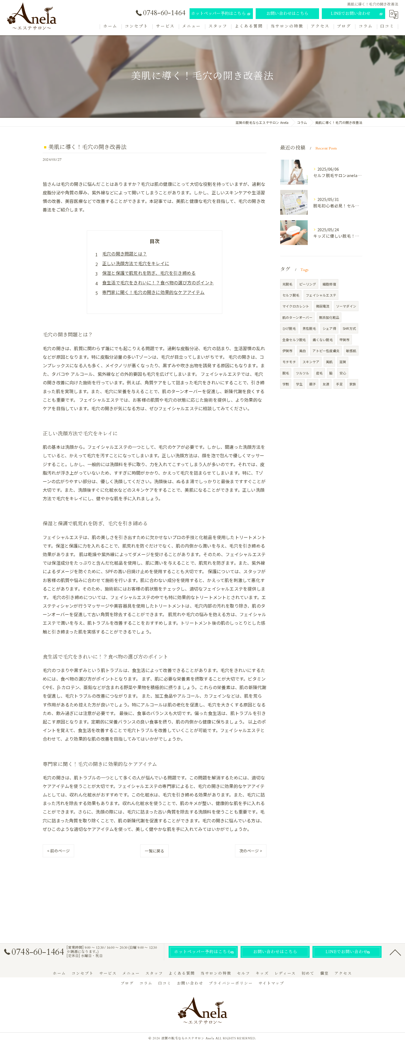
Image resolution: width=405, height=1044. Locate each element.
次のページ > (250, 850)
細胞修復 (329, 284)
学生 (299, 384)
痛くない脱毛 (323, 339)
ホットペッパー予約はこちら (218, 13)
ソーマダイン (346, 306)
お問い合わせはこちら (287, 13)
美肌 (329, 361)
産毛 (319, 373)
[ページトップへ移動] (395, 952)
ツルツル (302, 373)
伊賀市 (287, 350)
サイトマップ (271, 983)
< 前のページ (58, 850)
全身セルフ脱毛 (294, 339)
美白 (302, 350)
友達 (326, 384)
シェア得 (329, 328)
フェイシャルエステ (321, 295)
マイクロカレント (295, 306)
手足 (339, 384)
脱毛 (285, 373)
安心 (342, 373)
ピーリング (307, 284)
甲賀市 (344, 339)
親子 (312, 384)
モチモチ (289, 361)
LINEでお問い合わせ (350, 13)
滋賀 (342, 361)
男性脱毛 (309, 328)
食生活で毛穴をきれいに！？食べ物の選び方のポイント (158, 282)
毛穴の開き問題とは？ (124, 253)
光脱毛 (287, 284)
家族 (352, 384)
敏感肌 (351, 350)
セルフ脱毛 (290, 295)
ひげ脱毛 (289, 328)
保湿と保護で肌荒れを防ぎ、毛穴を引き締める (149, 273)
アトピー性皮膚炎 (325, 350)
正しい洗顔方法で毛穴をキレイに (135, 263)
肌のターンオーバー (297, 317)
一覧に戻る (154, 850)
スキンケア (311, 361)
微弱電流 (323, 306)
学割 (285, 384)
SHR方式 (349, 328)
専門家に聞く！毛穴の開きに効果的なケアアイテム (153, 292)
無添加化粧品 (329, 317)
